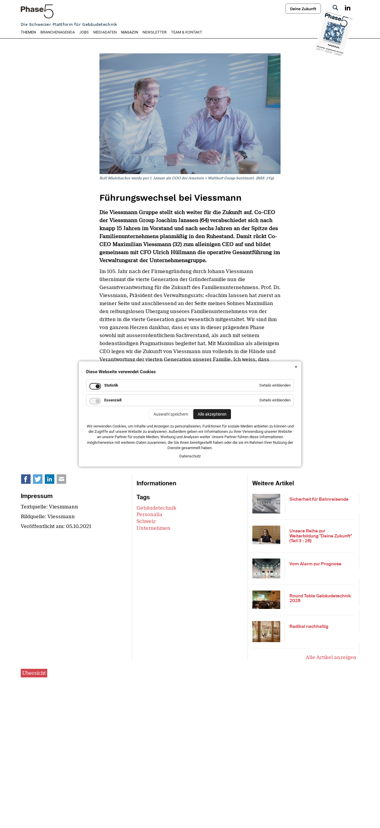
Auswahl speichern (170, 414)
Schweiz (146, 521)
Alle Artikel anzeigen (331, 657)
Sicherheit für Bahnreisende (319, 499)
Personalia (149, 514)
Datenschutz (190, 456)
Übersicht (34, 673)
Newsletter (154, 32)
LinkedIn (52, 480)
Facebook (29, 480)
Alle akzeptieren (212, 414)
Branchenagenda (57, 32)
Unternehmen (153, 528)
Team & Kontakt (186, 32)
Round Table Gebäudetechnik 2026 (320, 598)
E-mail (64, 480)
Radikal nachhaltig (308, 626)
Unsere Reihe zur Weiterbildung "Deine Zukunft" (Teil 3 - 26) (320, 535)
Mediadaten (105, 32)
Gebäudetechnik (156, 508)
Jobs (84, 32)
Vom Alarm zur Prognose (315, 564)
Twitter (40, 480)
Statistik (111, 385)
